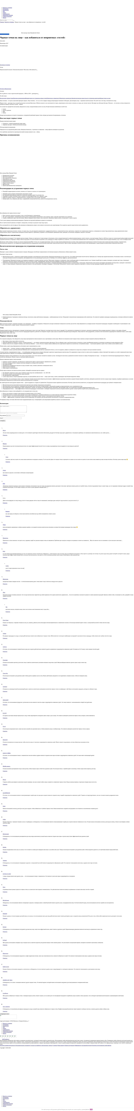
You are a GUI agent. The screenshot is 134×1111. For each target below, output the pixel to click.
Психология (6, 10)
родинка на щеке (7, 873)
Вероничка (5, 538)
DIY (4, 11)
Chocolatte (5, 660)
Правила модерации (69, 1045)
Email (1, 418)
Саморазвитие (6, 14)
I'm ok (4, 726)
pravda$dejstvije (6, 792)
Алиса (4, 470)
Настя (4, 430)
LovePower (5, 993)
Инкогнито (5, 953)
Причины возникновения (19, 98)
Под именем (3, 415)
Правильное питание (8, 15)
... (38, 93)
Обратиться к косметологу (65, 98)
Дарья (4, 524)
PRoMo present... (7, 766)
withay (4, 819)
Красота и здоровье (7, 7)
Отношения (5, 9)
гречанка (5, 686)
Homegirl (5, 913)
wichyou (5, 646)
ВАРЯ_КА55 (6, 966)
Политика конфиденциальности (8, 1045)
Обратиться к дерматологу (53, 98)
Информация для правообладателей (83, 1045)
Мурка (4, 779)
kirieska (4, 847)
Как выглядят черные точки (6, 98)
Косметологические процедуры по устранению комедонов (86, 98)
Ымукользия (6, 834)
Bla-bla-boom (6, 900)
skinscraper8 (5, 700)
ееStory (4, 12)
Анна (7, 457)
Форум (4, 17)
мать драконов (6, 1006)
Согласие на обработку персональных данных (41, 1045)
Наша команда (61, 1045)
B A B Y (5, 713)
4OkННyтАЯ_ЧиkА (7, 980)
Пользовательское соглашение (23, 1045)
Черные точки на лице (105, 98)
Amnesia (5, 860)
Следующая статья (5, 1013)
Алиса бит (5, 673)
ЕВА (4, 483)
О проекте (54, 1045)
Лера (4, 592)
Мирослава (5, 579)
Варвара (7, 511)
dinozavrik (5, 739)
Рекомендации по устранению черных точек (36, 98)
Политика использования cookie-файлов (101, 1045)
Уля (6, 607)
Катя (4, 551)
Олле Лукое (5, 620)
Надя (4, 887)
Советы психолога (7, 16)
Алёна (7, 565)
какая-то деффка (7, 753)
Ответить (5, 435)
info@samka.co (5, 1039)
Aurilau (4, 633)
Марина (5, 443)
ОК (91, 1109)
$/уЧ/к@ (5, 940)
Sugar (4, 806)
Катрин (4, 927)
